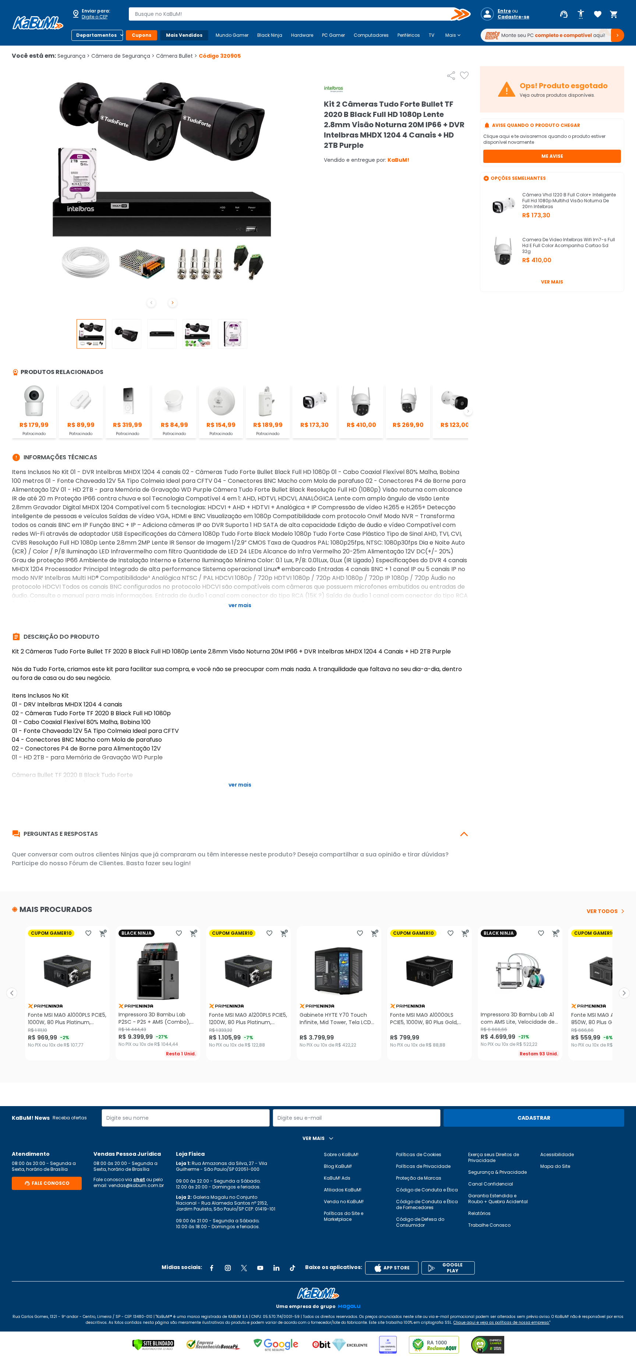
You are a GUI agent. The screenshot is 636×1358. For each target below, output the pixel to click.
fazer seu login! (168, 863)
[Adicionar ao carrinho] (103, 933)
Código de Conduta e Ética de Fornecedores (427, 1204)
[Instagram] (227, 1268)
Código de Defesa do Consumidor (420, 1222)
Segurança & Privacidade (497, 1172)
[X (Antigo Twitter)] (244, 1268)
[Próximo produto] (624, 993)
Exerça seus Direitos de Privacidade (493, 1157)
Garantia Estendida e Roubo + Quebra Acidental (498, 1199)
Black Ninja (269, 35)
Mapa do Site (555, 1166)
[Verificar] (153, 1345)
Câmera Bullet (176, 56)
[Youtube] (260, 1268)
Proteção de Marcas (418, 1178)
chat (139, 1179)
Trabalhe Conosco (489, 1225)
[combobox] (294, 14)
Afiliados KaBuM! (342, 1190)
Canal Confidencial (490, 1184)
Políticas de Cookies (418, 1154)
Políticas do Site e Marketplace (343, 1216)
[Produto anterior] (12, 993)
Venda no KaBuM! (344, 1201)
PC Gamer (333, 35)
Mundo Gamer (232, 35)
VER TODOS (602, 911)
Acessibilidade (557, 1154)
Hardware (302, 35)
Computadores (371, 35)
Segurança (73, 56)
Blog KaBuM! (338, 1166)
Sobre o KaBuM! (341, 1154)
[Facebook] (211, 1268)
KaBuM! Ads (337, 1178)
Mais (453, 35)
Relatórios (479, 1213)
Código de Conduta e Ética (427, 1190)
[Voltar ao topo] (318, 1293)
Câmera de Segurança (123, 56)
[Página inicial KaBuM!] (38, 23)
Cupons (141, 35)
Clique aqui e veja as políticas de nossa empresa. (501, 1322)
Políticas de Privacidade (423, 1166)
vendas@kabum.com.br (136, 1185)
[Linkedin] (276, 1268)
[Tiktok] (292, 1268)
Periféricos (409, 35)
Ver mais (552, 282)
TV (431, 35)
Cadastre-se (513, 17)
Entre (504, 11)
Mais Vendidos (184, 35)
